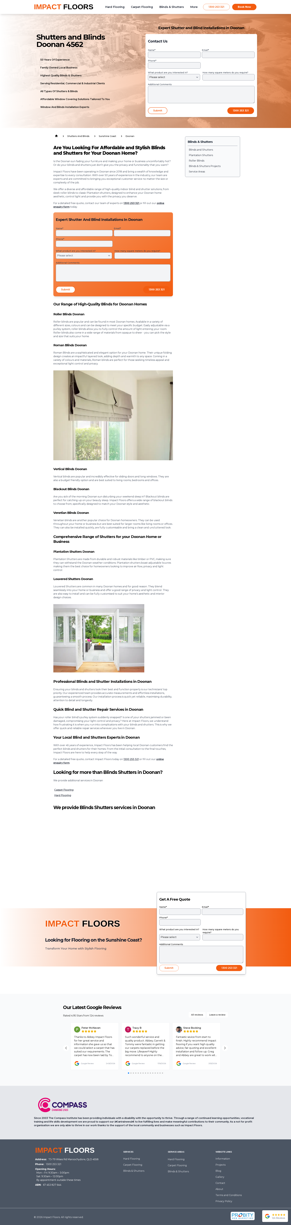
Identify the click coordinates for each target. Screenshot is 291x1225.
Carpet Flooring (64, 789)
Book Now (244, 6)
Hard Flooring (62, 795)
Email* (205, 50)
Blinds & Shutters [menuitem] (171, 7)
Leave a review (217, 1014)
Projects (221, 1164)
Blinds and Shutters (201, 149)
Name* (151, 50)
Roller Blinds (196, 160)
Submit (157, 110)
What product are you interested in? (168, 72)
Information (223, 1158)
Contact (220, 1183)
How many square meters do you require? (225, 72)
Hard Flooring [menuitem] (115, 7)
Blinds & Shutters (133, 1170)
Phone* (152, 60)
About (219, 1189)
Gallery (220, 1177)
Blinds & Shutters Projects (205, 166)
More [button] (194, 7)
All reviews (197, 1014)
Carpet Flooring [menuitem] (142, 7)
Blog (218, 1170)
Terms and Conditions (229, 1195)
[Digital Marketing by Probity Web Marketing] (243, 1216)
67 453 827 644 (52, 1184)
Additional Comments (160, 84)
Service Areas (197, 171)
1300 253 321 (216, 6)
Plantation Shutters (201, 155)
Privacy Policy (224, 1201)
